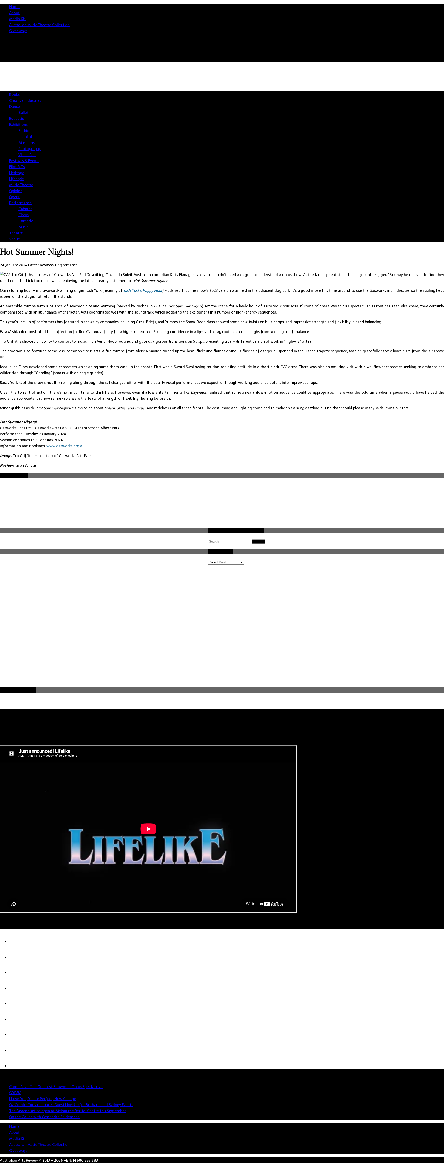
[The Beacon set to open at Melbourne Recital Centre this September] (18, 1004)
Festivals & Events (24, 161)
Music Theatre (21, 185)
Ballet (23, 113)
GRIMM (15, 1093)
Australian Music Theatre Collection (39, 25)
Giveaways (18, 31)
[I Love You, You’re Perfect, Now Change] (18, 973)
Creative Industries (25, 100)
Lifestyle (16, 179)
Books (14, 94)
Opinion (15, 191)
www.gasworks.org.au (65, 446)
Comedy (25, 221)
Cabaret (25, 209)
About (14, 13)
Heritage (16, 173)
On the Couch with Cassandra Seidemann (44, 1117)
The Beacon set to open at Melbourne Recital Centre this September (67, 1111)
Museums (26, 143)
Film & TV (17, 167)
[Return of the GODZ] (18, 1035)
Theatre (16, 233)
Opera (14, 197)
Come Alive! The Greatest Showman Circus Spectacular (56, 1087)
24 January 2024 (13, 265)
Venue (14, 239)
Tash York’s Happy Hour (142, 290)
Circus (23, 215)
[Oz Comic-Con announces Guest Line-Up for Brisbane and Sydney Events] (18, 988)
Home (14, 7)
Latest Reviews (41, 265)
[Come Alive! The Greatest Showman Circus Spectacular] (18, 942)
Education (17, 119)
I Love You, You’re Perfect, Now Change (42, 1099)
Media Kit (17, 19)
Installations (28, 137)
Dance (14, 107)
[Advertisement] (360, 101)
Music (23, 227)
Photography (29, 149)
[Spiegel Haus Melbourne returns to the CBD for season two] (18, 1050)
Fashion (24, 131)
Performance (20, 203)
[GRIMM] (18, 957)
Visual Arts (27, 155)
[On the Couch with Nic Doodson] (18, 1066)
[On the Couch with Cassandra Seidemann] (18, 1019)
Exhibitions (18, 125)
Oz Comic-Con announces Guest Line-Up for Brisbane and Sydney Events (71, 1105)
